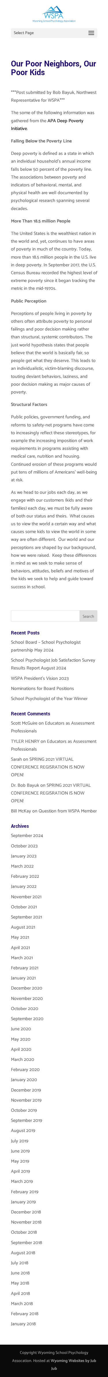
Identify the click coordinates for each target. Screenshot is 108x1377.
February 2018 (24, 1314)
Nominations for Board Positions (42, 689)
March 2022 (22, 866)
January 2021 (23, 978)
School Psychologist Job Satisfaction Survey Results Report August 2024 (53, 664)
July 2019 (19, 1141)
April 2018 (20, 1294)
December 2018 (26, 1212)
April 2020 (21, 1049)
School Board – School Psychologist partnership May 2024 (46, 646)
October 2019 (24, 1110)
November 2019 (26, 1100)
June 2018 (20, 1273)
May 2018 (20, 1283)
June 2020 (21, 1029)
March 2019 (22, 1181)
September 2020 (27, 1019)
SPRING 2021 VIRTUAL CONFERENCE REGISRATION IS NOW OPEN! (47, 767)
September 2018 (26, 1243)
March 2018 (22, 1304)
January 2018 (23, 1324)
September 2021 (26, 917)
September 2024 (27, 836)
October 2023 (24, 846)
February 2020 (25, 1070)
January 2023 (24, 856)
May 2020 (21, 1039)
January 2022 (24, 886)
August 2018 (23, 1253)
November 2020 (27, 999)
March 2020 (22, 1060)
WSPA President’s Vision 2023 (40, 678)
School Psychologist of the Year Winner (49, 699)
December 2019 (26, 1090)
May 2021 (20, 937)
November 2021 (26, 897)
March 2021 (22, 958)
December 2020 (26, 988)
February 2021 (24, 968)
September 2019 (26, 1120)
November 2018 (26, 1222)
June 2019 (20, 1151)
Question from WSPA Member (68, 811)
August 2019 (23, 1131)
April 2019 (20, 1171)
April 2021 (20, 948)
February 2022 (25, 876)
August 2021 (23, 927)
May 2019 (20, 1161)
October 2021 (24, 907)
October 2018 (24, 1232)
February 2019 (24, 1192)
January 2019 (23, 1202)
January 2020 (24, 1080)
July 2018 (19, 1263)
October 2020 (24, 1009)
